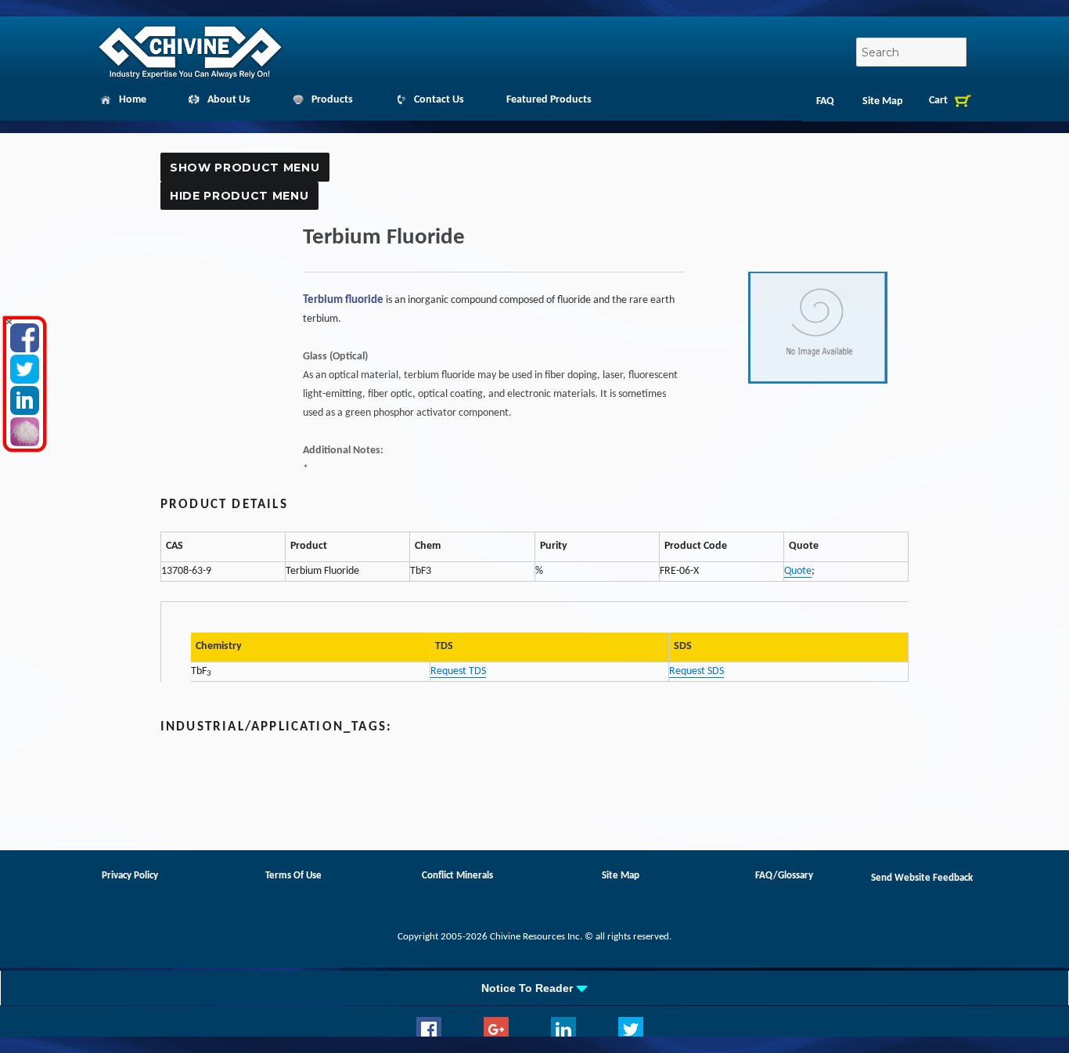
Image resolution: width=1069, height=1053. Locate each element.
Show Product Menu (244, 167)
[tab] (534, 988)
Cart (938, 100)
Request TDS (458, 671)
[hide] (9, 322)
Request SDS (696, 671)
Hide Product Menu (239, 196)
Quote (798, 571)
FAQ (825, 101)
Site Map (882, 101)
